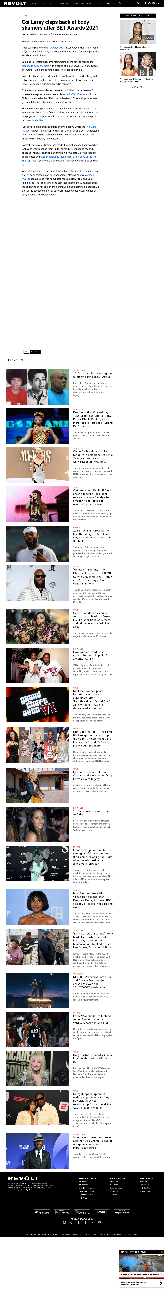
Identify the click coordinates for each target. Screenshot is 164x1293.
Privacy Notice (78, 1234)
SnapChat (145, 3)
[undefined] (138, 32)
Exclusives (79, 3)
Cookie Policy (91, 1234)
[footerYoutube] (99, 1224)
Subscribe (111, 3)
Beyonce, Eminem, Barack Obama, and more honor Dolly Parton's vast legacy (92, 775)
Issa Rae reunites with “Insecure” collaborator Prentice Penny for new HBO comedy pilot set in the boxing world (93, 900)
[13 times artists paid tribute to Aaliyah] (37, 824)
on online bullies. (35, 120)
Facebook (149, 3)
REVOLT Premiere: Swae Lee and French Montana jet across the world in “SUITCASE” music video (92, 982)
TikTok (142, 3)
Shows (35, 3)
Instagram (138, 3)
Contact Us (144, 1184)
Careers (113, 1195)
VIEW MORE (137, 87)
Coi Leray (35, 352)
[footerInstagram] (64, 1224)
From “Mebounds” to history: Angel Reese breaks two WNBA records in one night (92, 1019)
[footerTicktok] (71, 1224)
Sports (76, 528)
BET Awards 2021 (54, 47)
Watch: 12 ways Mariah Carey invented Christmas (134, 1283)
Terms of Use (66, 1234)
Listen (53, 3)
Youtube (158, 3)
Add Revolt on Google (61, 41)
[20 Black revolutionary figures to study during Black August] (37, 387)
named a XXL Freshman (75, 94)
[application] (141, 1266)
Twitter (153, 3)
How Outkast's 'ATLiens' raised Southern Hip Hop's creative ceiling (90, 655)
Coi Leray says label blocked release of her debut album (136, 48)
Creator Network (86, 1195)
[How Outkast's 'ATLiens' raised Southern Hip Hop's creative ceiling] (37, 665)
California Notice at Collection (110, 1234)
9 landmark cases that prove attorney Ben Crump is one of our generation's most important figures (92, 1142)
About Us (114, 1181)
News (89, 3)
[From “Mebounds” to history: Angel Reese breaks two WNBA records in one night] (37, 1029)
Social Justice (65, 3)
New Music (78, 409)
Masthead (114, 1184)
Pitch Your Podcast (87, 1191)
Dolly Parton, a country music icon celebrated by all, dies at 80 (93, 1058)
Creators (99, 3)
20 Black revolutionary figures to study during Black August (93, 375)
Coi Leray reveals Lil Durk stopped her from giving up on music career (136, 80)
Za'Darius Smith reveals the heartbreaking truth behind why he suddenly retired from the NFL (92, 536)
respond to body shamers (35, 65)
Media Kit (114, 1191)
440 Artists (83, 1198)
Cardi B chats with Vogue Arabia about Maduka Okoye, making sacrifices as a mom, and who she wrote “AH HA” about (92, 620)
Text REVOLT (145, 1188)
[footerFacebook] (85, 1224)
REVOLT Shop (146, 1191)
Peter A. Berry (30, 42)
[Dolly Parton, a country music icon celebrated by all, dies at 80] (37, 1068)
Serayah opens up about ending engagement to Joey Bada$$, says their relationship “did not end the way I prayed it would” (92, 1100)
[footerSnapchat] (78, 1224)
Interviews (78, 931)
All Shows (83, 1181)
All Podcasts (84, 1184)
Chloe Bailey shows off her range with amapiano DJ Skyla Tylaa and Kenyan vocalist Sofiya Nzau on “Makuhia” (93, 456)
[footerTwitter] (92, 1224)
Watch (44, 3)
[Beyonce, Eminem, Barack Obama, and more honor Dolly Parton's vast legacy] (37, 785)
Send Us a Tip (116, 1188)
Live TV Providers (86, 1188)
